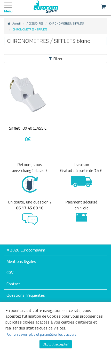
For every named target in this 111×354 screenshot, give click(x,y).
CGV (9, 272)
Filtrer (57, 58)
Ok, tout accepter (56, 344)
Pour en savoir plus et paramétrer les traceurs (41, 334)
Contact (13, 284)
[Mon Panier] (103, 6)
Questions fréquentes (25, 295)
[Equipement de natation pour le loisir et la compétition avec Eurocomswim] (46, 6)
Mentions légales (21, 261)
